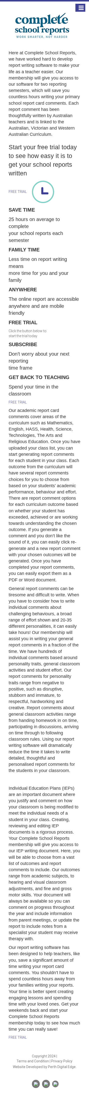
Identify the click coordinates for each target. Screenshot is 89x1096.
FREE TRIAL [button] (18, 192)
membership (53, 632)
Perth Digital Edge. (62, 1067)
